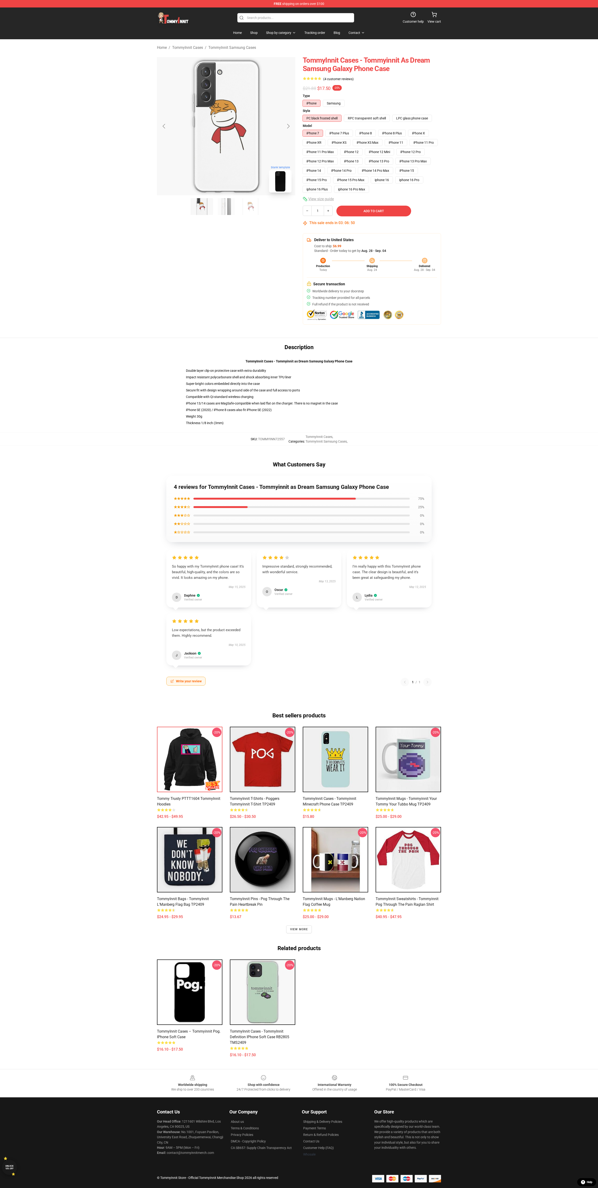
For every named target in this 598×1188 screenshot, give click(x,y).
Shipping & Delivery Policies (322, 1122)
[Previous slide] (164, 126)
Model (307, 126)
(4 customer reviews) (338, 79)
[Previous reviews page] (405, 682)
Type (306, 96)
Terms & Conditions (245, 1128)
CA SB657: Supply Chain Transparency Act (261, 1148)
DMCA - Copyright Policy (248, 1141)
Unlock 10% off (9, 1167)
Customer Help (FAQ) (318, 1148)
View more (299, 929)
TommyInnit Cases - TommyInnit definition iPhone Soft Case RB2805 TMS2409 (259, 1037)
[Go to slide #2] (226, 206)
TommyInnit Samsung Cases (232, 47)
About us (237, 1122)
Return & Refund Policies (321, 1135)
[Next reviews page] (427, 682)
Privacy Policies (242, 1135)
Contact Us (311, 1141)
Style (306, 111)
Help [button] (589, 1182)
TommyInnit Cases (187, 47)
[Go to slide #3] (250, 206)
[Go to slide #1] (202, 206)
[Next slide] (288, 126)
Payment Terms (314, 1128)
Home (162, 47)
